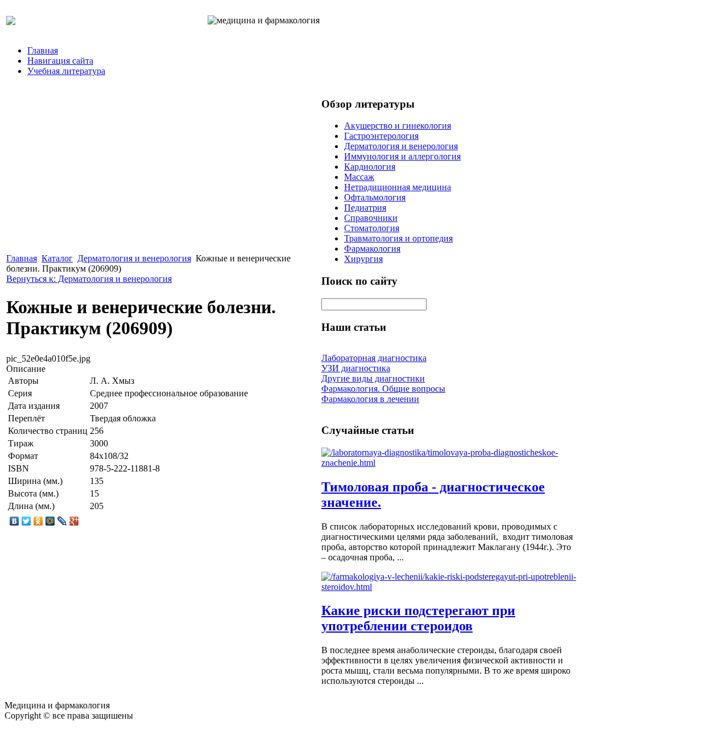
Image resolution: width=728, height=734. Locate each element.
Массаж (359, 177)
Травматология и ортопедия (398, 238)
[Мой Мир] (50, 521)
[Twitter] (26, 521)
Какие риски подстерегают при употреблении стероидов (418, 618)
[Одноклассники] (38, 521)
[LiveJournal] (62, 521)
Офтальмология (375, 197)
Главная (42, 50)
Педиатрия (365, 207)
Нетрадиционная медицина (397, 187)
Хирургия (363, 259)
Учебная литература (66, 71)
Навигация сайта (60, 60)
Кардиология (369, 166)
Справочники (371, 218)
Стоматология (371, 228)
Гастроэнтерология (381, 136)
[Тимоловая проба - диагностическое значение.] (449, 463)
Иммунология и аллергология (402, 156)
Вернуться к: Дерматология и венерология (89, 279)
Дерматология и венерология (134, 258)
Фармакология (372, 248)
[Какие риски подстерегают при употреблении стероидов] (449, 587)
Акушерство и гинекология (397, 125)
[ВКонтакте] (14, 521)
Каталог (57, 258)
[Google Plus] (74, 521)
